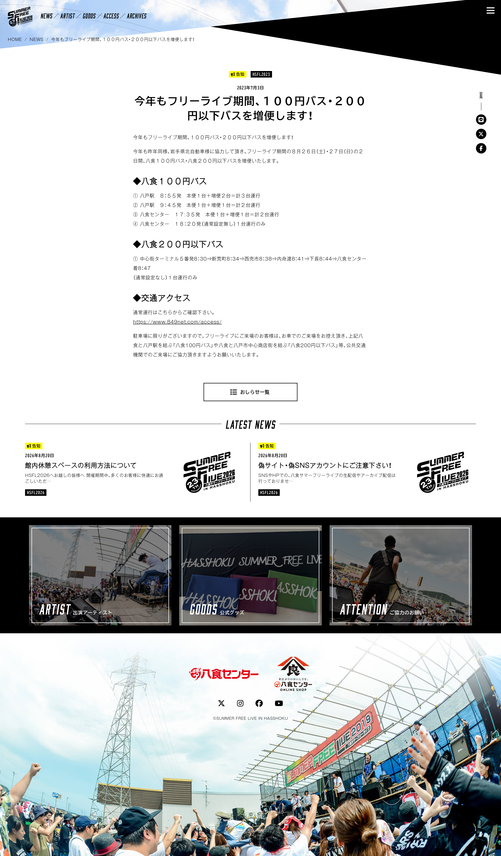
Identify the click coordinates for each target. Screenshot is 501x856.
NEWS (46, 15)
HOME (15, 39)
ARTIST (67, 15)
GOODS (89, 15)
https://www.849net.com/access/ (177, 321)
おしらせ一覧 (255, 392)
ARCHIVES (136, 15)
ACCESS (111, 15)
